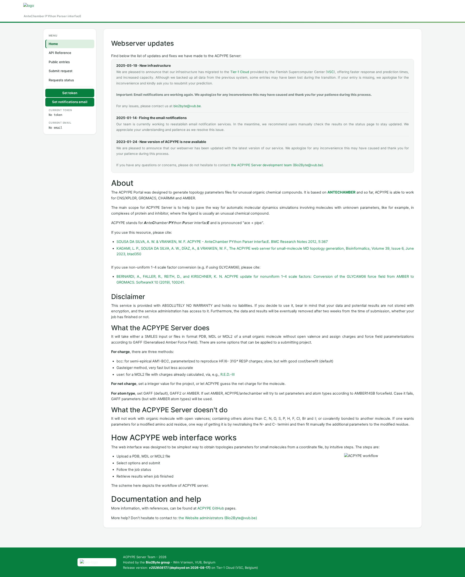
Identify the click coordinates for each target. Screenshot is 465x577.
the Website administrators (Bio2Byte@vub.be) (217, 518)
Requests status (61, 80)
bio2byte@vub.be (187, 106)
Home (53, 44)
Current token (60, 110)
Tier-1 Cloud (239, 72)
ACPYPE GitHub (210, 508)
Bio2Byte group (158, 562)
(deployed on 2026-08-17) (179, 568)
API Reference (60, 53)
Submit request (60, 71)
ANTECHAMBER (341, 192)
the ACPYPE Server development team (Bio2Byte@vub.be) (277, 165)
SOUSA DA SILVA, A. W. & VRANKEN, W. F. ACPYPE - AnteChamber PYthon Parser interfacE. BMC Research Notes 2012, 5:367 (222, 242)
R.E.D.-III (227, 374)
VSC (330, 72)
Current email (60, 122)
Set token (69, 93)
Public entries (59, 62)
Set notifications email (69, 102)
